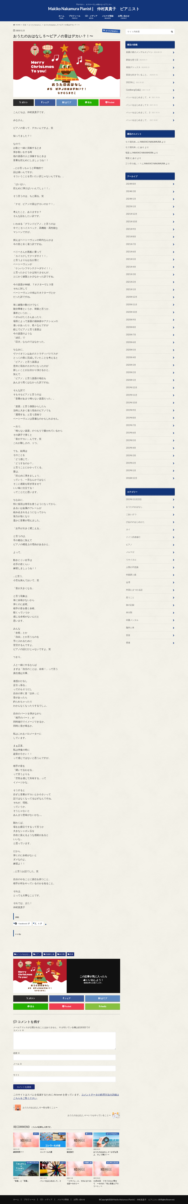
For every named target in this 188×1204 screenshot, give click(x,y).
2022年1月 (131, 206)
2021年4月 (131, 266)
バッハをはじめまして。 (142, 120)
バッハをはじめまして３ (142, 105)
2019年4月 (131, 448)
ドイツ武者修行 (133, 537)
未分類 (62, 954)
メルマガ (130, 552)
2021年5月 (131, 259)
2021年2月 (131, 282)
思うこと (130, 597)
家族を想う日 (136, 59)
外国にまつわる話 (134, 589)
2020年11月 (131, 304)
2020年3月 (131, 365)
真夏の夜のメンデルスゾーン (144, 52)
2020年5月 (131, 349)
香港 (128, 642)
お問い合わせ (123, 17)
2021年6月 (131, 251)
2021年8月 (131, 236)
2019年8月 (131, 417)
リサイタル (131, 559)
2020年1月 (131, 380)
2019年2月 (131, 463)
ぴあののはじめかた (135, 522)
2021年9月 (131, 229)
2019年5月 (131, 440)
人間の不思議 (132, 567)
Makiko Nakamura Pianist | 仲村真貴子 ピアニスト (94, 8)
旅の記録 (130, 605)
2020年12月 (131, 297)
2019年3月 (131, 455)
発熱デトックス (137, 67)
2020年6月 (131, 342)
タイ (128, 529)
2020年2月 (131, 372)
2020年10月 (131, 312)
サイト (16, 1075)
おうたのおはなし (23, 954)
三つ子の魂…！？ (133, 163)
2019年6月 (131, 432)
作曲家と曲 (50, 954)
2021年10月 (131, 221)
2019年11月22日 (134, 499)
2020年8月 (131, 327)
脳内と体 (130, 627)
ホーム (61, 17)
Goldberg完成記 (138, 90)
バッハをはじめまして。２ (143, 112)
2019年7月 (131, 425)
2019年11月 (131, 395)
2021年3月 (131, 274)
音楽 (71, 954)
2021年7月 (131, 244)
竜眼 (127, 152)
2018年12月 (131, 478)
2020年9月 (131, 319)
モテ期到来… (131, 142)
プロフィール (74, 17)
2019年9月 (131, 410)
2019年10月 (131, 402)
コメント (18, 1030)
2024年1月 (131, 198)
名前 (16, 1053)
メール (17, 1064)
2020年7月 (131, 334)
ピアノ (38, 954)
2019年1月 (131, 470)
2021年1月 (131, 289)
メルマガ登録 (107, 17)
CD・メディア (91, 17)
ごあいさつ (131, 514)
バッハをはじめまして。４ (143, 97)
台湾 (128, 582)
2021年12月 (131, 214)
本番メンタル (132, 620)
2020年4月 (131, 357)
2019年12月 (131, 387)
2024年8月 (131, 184)
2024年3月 (131, 191)
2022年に (135, 82)
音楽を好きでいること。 (142, 74)
